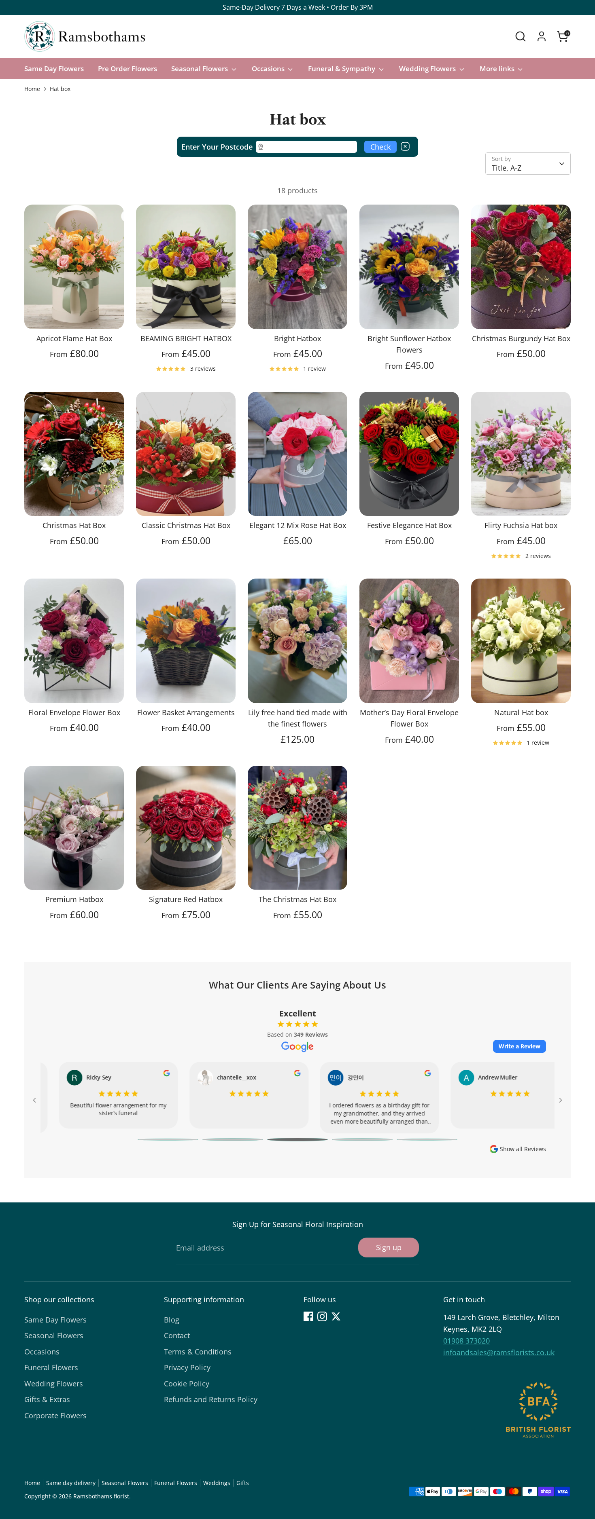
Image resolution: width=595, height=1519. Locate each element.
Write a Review (519, 1046)
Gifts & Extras (47, 1399)
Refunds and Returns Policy (210, 1399)
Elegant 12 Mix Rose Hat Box (297, 525)
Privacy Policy (187, 1367)
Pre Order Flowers (127, 68)
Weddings (216, 1483)
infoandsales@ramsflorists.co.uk (499, 1352)
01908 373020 (466, 1341)
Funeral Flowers (51, 1367)
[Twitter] (336, 1316)
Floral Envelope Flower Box (74, 712)
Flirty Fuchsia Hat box (520, 525)
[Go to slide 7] (297, 1139)
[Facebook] (308, 1316)
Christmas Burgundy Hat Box (521, 338)
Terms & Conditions (198, 1351)
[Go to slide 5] (168, 1139)
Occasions (269, 68)
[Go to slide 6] (233, 1140)
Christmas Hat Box (74, 525)
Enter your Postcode (217, 147)
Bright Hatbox (297, 338)
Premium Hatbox (74, 899)
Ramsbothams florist (101, 1496)
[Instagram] (322, 1316)
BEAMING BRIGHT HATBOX (186, 338)
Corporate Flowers (55, 1415)
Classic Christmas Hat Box (186, 525)
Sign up (389, 1247)
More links (498, 68)
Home (32, 89)
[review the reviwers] (150, 1074)
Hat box (60, 89)
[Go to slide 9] (427, 1139)
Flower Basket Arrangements (186, 712)
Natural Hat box (521, 712)
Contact (177, 1335)
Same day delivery (71, 1483)
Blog (171, 1320)
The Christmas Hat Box (297, 899)
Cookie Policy (186, 1383)
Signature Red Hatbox (186, 899)
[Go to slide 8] (362, 1140)
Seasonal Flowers (200, 68)
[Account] (541, 36)
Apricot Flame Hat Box (74, 338)
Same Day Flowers (54, 68)
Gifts (242, 1483)
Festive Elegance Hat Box (409, 525)
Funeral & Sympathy (342, 68)
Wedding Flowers (428, 68)
